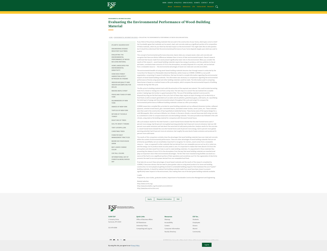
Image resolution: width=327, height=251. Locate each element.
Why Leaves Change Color (119, 148)
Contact (204, 3)
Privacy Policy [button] (135, 246)
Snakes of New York (119, 107)
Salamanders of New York (120, 101)
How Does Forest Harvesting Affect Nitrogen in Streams (120, 76)
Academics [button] (177, 6)
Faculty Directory (170, 232)
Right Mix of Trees (119, 120)
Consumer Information (172, 228)
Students (196, 219)
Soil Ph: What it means (120, 124)
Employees (196, 222)
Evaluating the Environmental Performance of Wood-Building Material (121, 58)
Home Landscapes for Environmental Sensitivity (120, 67)
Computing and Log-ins (144, 228)
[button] (217, 7)
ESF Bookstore (141, 222)
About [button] (170, 6)
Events (170, 3)
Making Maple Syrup (119, 91)
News (164, 3)
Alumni (195, 228)
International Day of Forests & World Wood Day (121, 159)
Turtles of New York (120, 110)
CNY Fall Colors (118, 153)
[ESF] (111, 5)
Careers (167, 225)
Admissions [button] (186, 6)
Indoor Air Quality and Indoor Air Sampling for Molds (121, 84)
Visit (178, 199)
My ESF (211, 3)
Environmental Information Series (126, 37)
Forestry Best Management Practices (121, 136)
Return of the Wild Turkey (119, 115)
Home (111, 37)
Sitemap (167, 219)
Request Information (164, 199)
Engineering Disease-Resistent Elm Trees (120, 50)
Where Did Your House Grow (120, 142)
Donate (197, 3)
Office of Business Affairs (144, 219)
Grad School (188, 3)
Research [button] (210, 6)
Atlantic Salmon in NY (120, 45)
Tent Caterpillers (119, 128)
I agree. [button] (206, 245)
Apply (150, 199)
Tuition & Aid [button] (201, 6)
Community (197, 232)
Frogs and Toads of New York (121, 95)
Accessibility (169, 222)
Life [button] (193, 6)
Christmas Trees (118, 131)
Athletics (178, 3)
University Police (142, 225)
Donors (195, 225)
